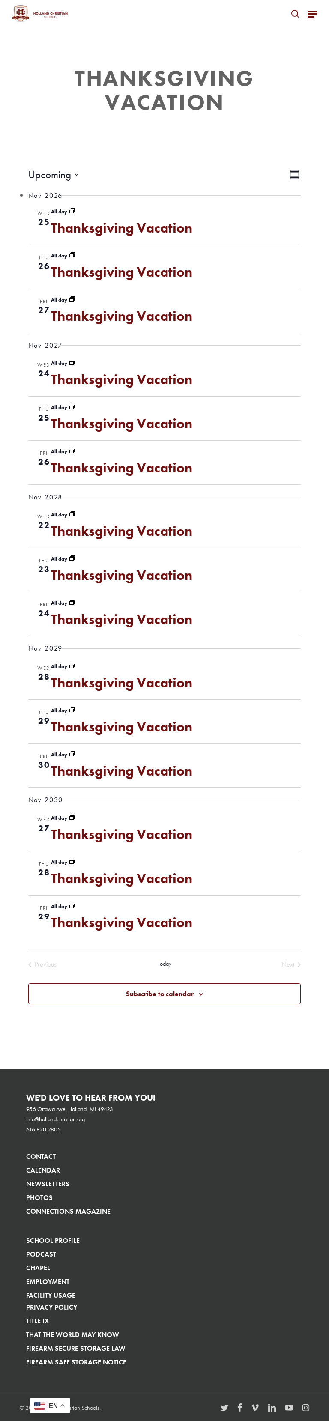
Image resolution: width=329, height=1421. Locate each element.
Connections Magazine (68, 1211)
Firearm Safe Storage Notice (76, 1362)
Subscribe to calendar (160, 993)
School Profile (53, 1240)
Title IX (37, 1321)
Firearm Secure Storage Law (76, 1348)
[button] (312, 13)
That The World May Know (72, 1334)
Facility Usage (50, 1295)
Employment (47, 1281)
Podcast (41, 1254)
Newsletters (47, 1183)
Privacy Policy (51, 1307)
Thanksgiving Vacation (121, 228)
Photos (39, 1197)
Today (164, 963)
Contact (41, 1156)
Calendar (43, 1170)
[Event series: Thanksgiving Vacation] (72, 211)
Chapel (38, 1267)
